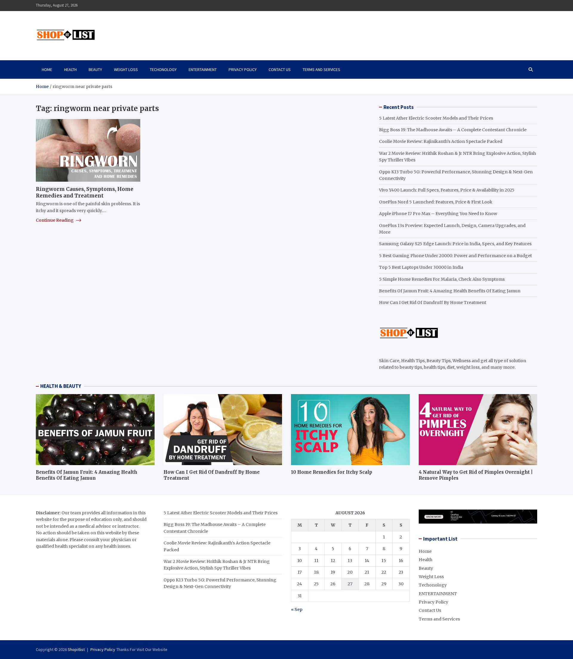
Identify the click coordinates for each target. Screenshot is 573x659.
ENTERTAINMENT (203, 69)
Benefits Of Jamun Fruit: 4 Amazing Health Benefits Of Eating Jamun (449, 291)
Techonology (163, 69)
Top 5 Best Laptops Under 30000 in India (421, 267)
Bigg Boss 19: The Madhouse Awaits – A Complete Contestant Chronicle (452, 129)
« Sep (296, 609)
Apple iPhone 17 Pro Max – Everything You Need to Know (438, 213)
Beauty (95, 69)
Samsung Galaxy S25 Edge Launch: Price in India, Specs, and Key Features (455, 243)
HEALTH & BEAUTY (60, 386)
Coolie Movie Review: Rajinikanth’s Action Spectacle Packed (440, 141)
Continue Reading (55, 220)
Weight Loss (126, 69)
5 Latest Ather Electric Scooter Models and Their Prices (436, 118)
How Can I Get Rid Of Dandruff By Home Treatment (432, 302)
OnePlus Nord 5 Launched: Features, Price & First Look (435, 202)
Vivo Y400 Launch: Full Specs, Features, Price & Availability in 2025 (447, 190)
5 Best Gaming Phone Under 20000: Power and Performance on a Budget (455, 255)
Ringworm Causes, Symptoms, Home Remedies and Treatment (84, 192)
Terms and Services (321, 69)
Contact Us (280, 69)
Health (70, 69)
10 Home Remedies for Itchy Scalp (331, 472)
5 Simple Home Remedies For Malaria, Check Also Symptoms (442, 279)
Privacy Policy (243, 69)
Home (47, 69)
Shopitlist (76, 649)
